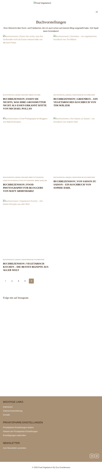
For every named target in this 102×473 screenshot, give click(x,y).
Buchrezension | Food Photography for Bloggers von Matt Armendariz (23, 187)
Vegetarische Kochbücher (83, 95)
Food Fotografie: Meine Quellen (33, 180)
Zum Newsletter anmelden (14, 448)
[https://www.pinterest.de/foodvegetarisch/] (97, 456)
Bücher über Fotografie (32, 177)
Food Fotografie (10, 180)
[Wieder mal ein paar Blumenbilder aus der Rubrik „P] (51, 310)
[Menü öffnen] (96, 12)
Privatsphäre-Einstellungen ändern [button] (18, 427)
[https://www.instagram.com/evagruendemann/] (92, 456)
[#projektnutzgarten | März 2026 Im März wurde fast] (51, 333)
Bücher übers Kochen (31, 95)
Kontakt (6, 415)
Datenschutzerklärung (12, 411)
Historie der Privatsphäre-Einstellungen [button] (20, 431)
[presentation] (26, 63)
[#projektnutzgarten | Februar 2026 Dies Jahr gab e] (51, 369)
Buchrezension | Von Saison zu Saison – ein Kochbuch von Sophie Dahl (74, 184)
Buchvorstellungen (12, 95)
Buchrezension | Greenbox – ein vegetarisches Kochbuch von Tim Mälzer (75, 102)
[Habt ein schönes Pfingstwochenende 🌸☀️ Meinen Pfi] (51, 352)
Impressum (8, 407)
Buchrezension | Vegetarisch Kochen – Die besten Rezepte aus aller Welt (25, 266)
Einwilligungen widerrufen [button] (14, 435)
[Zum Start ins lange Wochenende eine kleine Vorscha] (51, 385)
